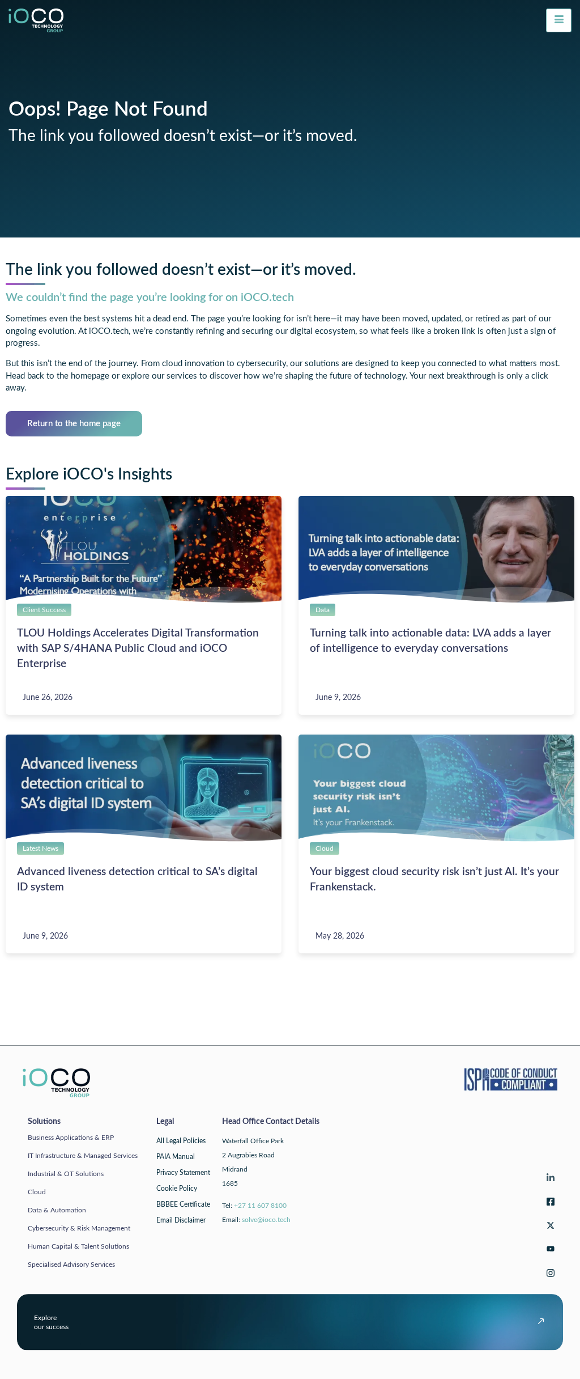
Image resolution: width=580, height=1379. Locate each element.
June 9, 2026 (338, 698)
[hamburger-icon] (559, 20)
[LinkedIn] (549, 1179)
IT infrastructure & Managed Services (83, 1155)
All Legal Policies (181, 1141)
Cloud (324, 848)
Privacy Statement (183, 1172)
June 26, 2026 (47, 698)
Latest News (40, 848)
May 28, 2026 (339, 936)
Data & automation (57, 1210)
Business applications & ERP (71, 1137)
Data (322, 609)
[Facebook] (549, 1203)
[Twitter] (549, 1227)
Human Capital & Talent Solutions (78, 1246)
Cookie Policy (176, 1188)
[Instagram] (549, 1275)
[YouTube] (549, 1251)
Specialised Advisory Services (71, 1264)
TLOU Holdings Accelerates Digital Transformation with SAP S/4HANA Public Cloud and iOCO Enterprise (138, 648)
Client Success (44, 609)
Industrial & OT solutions (66, 1173)
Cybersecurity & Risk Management (79, 1228)
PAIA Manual (175, 1156)
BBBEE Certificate (183, 1204)
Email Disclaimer (181, 1220)
